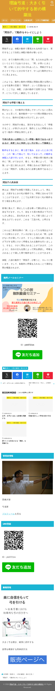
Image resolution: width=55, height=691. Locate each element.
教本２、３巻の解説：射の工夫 (14, 27)
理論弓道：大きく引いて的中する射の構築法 (27, 9)
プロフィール (15, 20)
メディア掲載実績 (42, 20)
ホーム (5, 20)
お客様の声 (28, 20)
